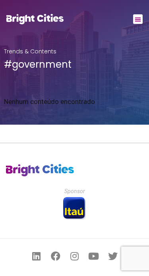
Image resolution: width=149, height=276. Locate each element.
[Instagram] (74, 256)
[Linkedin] (36, 256)
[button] (138, 19)
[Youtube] (94, 256)
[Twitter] (113, 256)
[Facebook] (55, 256)
